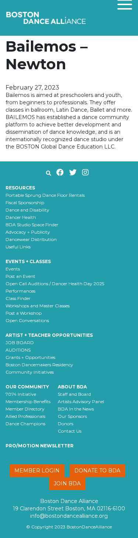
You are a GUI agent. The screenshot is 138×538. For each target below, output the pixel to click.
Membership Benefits (28, 401)
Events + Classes (28, 261)
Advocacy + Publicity (28, 232)
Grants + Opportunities (30, 357)
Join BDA (67, 483)
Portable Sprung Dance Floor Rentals (45, 195)
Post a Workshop (24, 313)
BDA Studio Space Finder (32, 224)
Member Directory (25, 409)
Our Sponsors (72, 416)
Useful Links (18, 246)
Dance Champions (25, 423)
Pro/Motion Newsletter (40, 445)
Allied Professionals (25, 416)
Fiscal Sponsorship (25, 202)
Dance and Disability (27, 210)
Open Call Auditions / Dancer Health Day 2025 (55, 283)
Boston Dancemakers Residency (39, 364)
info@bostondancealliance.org (69, 516)
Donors (65, 423)
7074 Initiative (21, 394)
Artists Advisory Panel (81, 401)
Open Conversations (27, 320)
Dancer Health (21, 217)
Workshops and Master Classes (38, 305)
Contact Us (69, 431)
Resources (20, 188)
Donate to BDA (97, 470)
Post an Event (20, 276)
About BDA (72, 386)
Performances (20, 291)
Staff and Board (74, 394)
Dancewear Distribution (31, 239)
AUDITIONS (18, 350)
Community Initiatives (30, 372)
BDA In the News (76, 409)
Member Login (37, 470)
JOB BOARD (20, 342)
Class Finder (18, 298)
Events (13, 269)
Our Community (27, 386)
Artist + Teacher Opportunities (49, 335)
